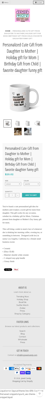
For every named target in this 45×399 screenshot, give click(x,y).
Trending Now (22, 296)
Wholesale (22, 339)
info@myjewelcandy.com (27, 355)
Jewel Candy (26, 378)
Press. (22, 311)
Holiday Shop (22, 299)
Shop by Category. (22, 314)
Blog (22, 334)
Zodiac (23, 308)
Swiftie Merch (22, 305)
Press (22, 342)
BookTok (22, 302)
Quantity (8, 191)
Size (6, 181)
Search (23, 331)
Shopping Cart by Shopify (22, 381)
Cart (39, 2)
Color (26, 181)
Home (7, 31)
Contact (22, 337)
